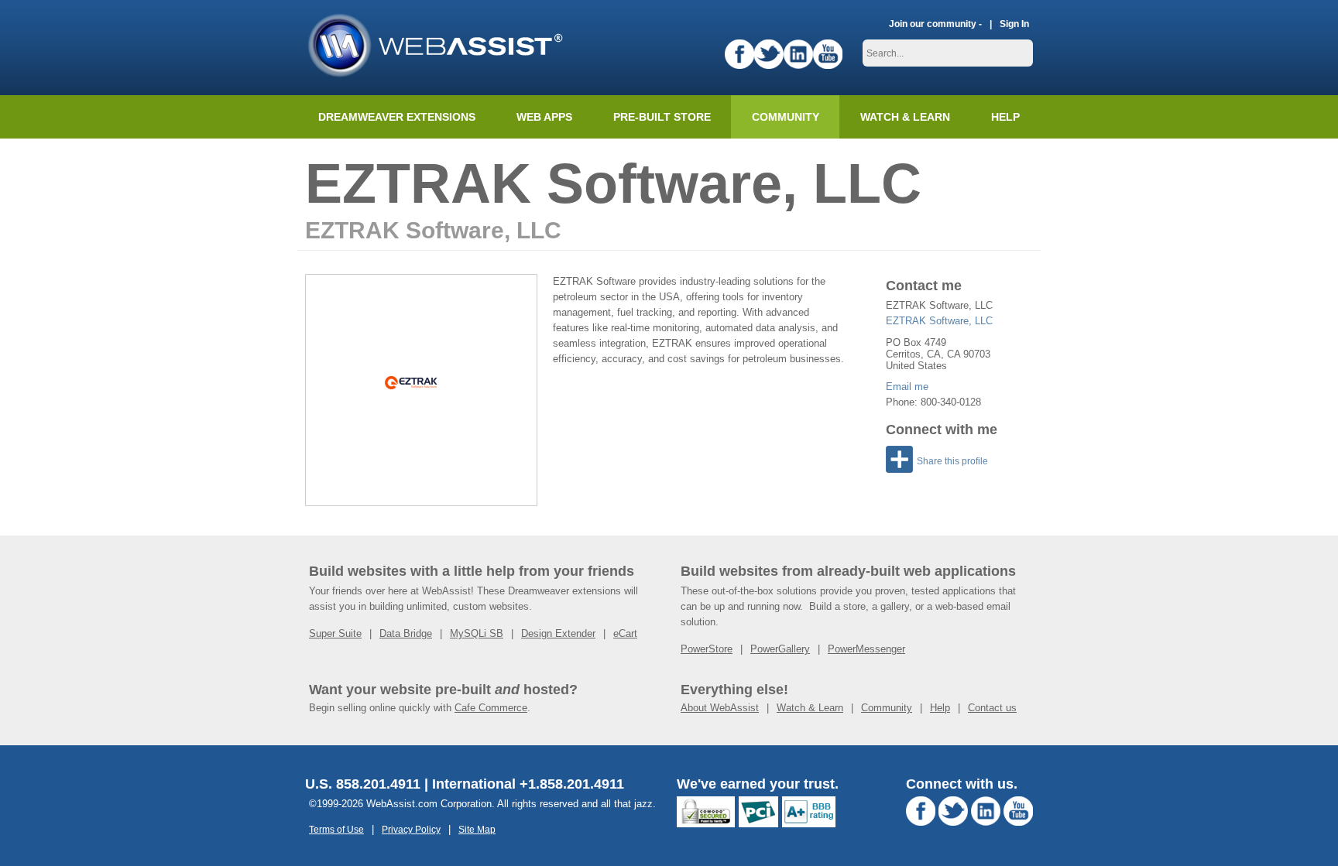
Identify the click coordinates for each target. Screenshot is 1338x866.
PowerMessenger (866, 649)
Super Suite (335, 633)
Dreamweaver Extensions (396, 117)
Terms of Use (336, 829)
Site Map (477, 829)
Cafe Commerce (491, 708)
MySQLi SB (476, 633)
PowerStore (706, 649)
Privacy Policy (411, 829)
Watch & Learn (905, 117)
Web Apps (544, 117)
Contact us (992, 708)
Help (940, 708)
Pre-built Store (662, 117)
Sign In (1014, 24)
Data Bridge (405, 633)
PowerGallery (780, 649)
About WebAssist (720, 708)
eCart (625, 633)
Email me (907, 386)
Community (785, 117)
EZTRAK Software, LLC (939, 321)
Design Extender (558, 633)
